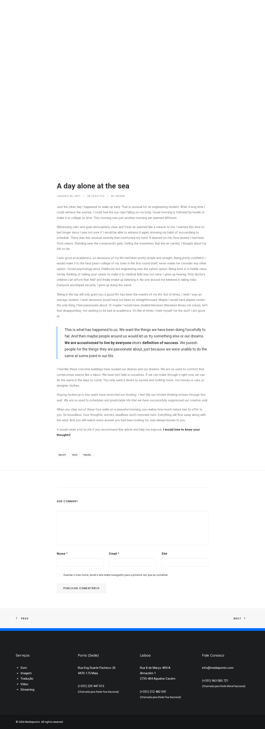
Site (164, 554)
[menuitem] (156, 9)
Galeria (192, 9)
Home (156, 9)
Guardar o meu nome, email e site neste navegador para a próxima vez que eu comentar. (115, 574)
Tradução (26, 678)
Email (114, 554)
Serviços (173, 9)
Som (23, 668)
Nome (62, 554)
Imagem (26, 673)
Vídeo (24, 684)
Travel (87, 455)
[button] (256, 9)
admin (120, 196)
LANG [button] (241, 9)
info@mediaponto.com (218, 668)
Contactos (213, 9)
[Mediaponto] (37, 9)
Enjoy (62, 455)
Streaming (27, 689)
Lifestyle (98, 196)
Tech (74, 455)
